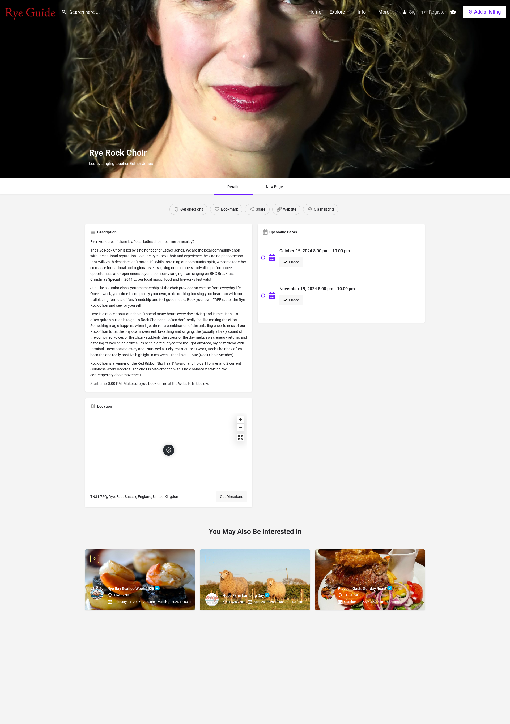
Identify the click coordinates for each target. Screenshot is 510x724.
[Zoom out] (240, 427)
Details (233, 187)
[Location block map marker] (168, 450)
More (383, 12)
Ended (293, 262)
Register (437, 12)
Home (314, 12)
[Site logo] (30, 11)
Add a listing (487, 12)
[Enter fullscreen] (240, 437)
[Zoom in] (240, 419)
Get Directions (231, 497)
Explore (337, 12)
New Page (274, 187)
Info (362, 12)
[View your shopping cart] (453, 12)
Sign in (416, 12)
